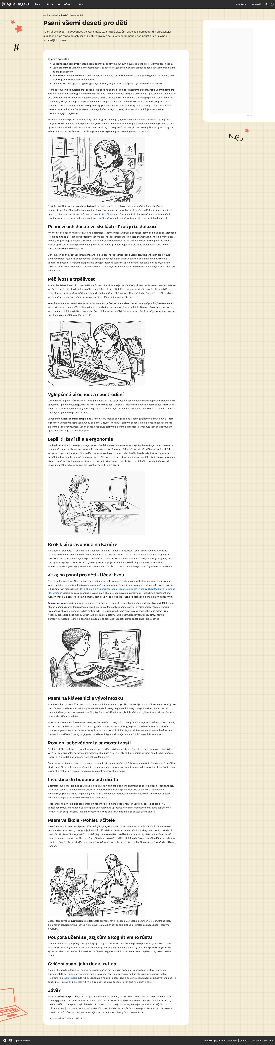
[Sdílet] (4, 1040)
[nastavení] (272, 4)
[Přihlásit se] (266, 4)
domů (45, 15)
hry (59, 4)
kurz (37, 4)
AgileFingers (108, 214)
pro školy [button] (241, 4)
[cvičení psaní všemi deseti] (15, 4)
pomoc (243, 1040)
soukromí (232, 1040)
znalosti (256, 4)
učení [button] (67, 4)
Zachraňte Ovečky (136, 589)
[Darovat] (10, 1040)
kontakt (208, 1040)
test (81, 4)
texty (50, 4)
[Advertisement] (231, 71)
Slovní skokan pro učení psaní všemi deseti (102, 589)
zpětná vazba (22, 1040)
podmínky (219, 1040)
